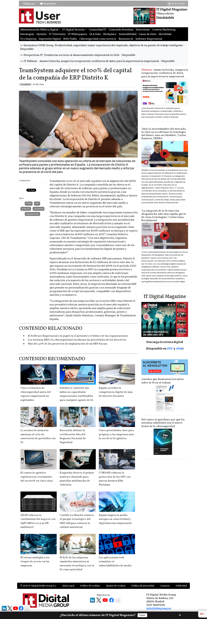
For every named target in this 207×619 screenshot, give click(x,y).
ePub (179, 348)
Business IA (126, 38)
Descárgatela (165, 17)
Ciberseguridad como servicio (97, 38)
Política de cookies (90, 585)
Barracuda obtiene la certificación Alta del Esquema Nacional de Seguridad (73, 436)
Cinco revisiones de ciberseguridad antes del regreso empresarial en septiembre (35, 394)
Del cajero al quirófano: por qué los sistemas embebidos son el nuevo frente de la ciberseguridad (163, 423)
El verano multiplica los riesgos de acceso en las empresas (34, 562)
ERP (37, 203)
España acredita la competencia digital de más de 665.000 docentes (116, 392)
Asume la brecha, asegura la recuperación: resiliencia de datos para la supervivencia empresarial (164, 73)
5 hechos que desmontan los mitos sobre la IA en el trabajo (162, 381)
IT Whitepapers (77, 34)
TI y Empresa (28, 38)
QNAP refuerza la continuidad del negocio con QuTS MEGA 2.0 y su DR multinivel (37, 521)
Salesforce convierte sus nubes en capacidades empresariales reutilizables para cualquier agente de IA (76, 394)
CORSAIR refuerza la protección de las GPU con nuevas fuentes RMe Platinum (115, 479)
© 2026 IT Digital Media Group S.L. (38, 585)
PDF (170, 348)
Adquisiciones (32, 214)
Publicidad (181, 585)
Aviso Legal (68, 585)
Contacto (165, 585)
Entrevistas (143, 29)
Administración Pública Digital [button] (39, 29)
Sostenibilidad (127, 34)
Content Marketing (163, 29)
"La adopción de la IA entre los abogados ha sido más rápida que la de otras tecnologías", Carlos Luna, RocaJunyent (163, 215)
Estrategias (27, 34)
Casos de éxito (147, 34)
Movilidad (165, 34)
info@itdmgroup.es (158, 608)
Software (26, 209)
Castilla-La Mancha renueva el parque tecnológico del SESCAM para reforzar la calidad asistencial (77, 521)
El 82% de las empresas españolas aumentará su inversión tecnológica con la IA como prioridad (77, 563)
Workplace (109, 34)
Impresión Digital (50, 38)
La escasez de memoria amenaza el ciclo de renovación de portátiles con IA (38, 436)
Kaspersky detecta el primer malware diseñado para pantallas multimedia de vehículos (77, 479)
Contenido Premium (121, 29)
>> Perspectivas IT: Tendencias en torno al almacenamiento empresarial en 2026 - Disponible (77, 54)
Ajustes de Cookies (115, 585)
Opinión (41, 34)
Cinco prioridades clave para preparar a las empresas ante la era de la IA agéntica (116, 434)
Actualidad (38, 209)
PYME (28, 203)
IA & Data (95, 34)
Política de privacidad (142, 585)
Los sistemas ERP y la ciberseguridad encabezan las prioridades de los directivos (77, 340)
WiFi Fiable (70, 38)
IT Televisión (57, 34)
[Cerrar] (180, 615)
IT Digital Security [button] (73, 29)
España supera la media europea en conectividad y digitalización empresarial (115, 519)
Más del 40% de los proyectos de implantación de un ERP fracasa (67, 344)
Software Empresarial (148, 38)
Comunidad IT (97, 29)
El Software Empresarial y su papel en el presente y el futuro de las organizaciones (78, 336)
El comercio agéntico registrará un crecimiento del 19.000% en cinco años (36, 477)
